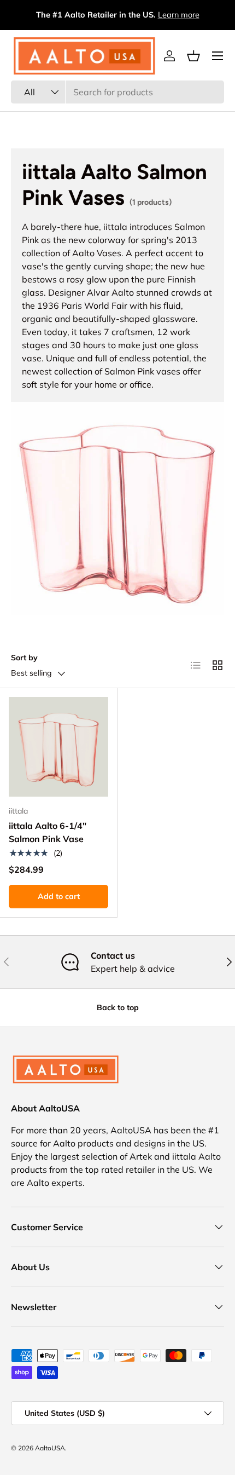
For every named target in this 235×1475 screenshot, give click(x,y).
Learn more (178, 15)
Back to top (118, 1007)
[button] (193, 56)
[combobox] (117, 91)
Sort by (24, 657)
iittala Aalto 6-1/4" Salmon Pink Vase (47, 832)
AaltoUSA (50, 1448)
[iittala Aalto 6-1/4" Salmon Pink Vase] (58, 747)
